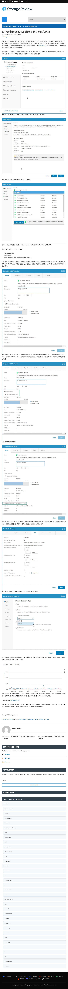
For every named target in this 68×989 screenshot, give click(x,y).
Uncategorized (6, 37)
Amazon (7, 762)
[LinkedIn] (10, 1)
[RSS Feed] (25, 1)
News (9, 26)
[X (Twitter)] (5, 1)
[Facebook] (3, 1)
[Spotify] (17, 1)
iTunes (21, 719)
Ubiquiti (7, 754)
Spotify (25, 719)
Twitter (36, 719)
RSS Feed (46, 719)
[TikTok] (27, 1)
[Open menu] (4, 19)
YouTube (11, 719)
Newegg (7, 758)
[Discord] (22, 1)
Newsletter (5, 719)
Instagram (31, 719)
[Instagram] (8, 1)
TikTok (41, 719)
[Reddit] (20, 1)
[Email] (15, 1)
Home (5, 26)
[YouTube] (13, 1)
